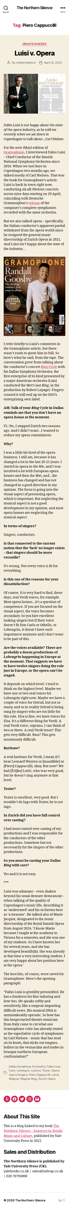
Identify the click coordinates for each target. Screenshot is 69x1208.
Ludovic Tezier (40, 1070)
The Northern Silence (34, 8)
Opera (55, 1070)
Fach (12, 1070)
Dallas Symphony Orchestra (27, 1066)
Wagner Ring (28, 1078)
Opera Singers (18, 1074)
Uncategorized (34, 43)
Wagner (14, 1078)
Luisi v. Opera (34, 53)
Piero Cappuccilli (40, 1074)
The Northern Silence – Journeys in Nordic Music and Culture (33, 1131)
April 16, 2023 (53, 62)
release (34, 203)
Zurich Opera (46, 1078)
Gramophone (14, 152)
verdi (55, 1074)
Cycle (49, 367)
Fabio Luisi (53, 1066)
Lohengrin (23, 1070)
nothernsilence (25, 62)
